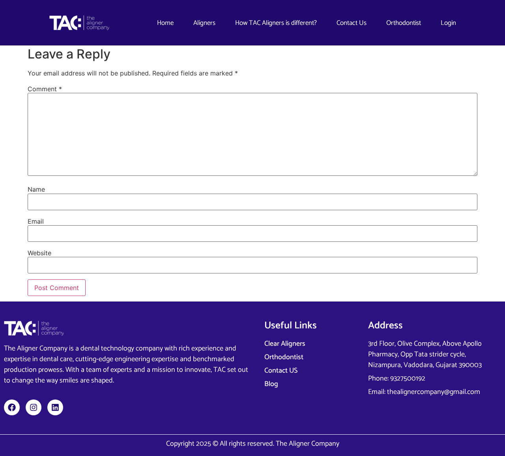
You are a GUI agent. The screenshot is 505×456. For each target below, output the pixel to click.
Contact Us (352, 23)
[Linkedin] (55, 407)
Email (36, 221)
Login (448, 23)
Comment (45, 89)
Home (165, 23)
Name (36, 189)
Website (39, 253)
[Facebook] (12, 407)
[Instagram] (33, 407)
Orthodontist (403, 23)
